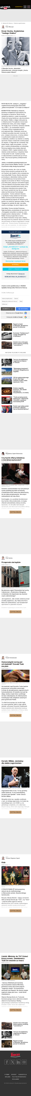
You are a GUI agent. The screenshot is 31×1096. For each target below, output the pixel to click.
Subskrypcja (22, 1074)
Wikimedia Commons (6, 486)
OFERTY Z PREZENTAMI (15, 269)
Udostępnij (24, 309)
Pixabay (23, 682)
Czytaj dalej (15, 512)
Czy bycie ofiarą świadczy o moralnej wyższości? (13, 459)
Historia (16, 298)
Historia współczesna (7, 298)
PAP (15, 788)
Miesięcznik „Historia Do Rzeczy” (10, 301)
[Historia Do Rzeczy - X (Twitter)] (12, 1062)
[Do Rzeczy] (1, 23)
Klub (3, 862)
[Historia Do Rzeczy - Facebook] (7, 1062)
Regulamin (15, 1079)
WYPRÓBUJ (15, 264)
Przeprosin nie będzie (11, 562)
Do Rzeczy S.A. (11, 1083)
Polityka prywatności (19, 1077)
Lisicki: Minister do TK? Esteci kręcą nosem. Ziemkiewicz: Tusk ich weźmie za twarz (15, 958)
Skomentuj (7, 309)
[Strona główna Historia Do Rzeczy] (5, 7)
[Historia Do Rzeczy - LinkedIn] (18, 1062)
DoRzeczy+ (4, 304)
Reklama (7, 1077)
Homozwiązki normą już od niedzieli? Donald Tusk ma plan (13, 664)
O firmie (6, 1074)
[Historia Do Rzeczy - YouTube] (24, 1062)
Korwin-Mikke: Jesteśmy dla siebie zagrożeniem (12, 762)
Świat (21, 301)
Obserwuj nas (14, 313)
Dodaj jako (15, 317)
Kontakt (14, 1074)
